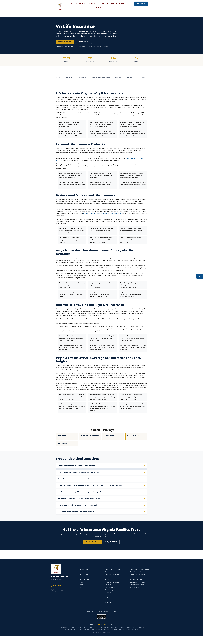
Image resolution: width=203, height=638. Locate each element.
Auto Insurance (84, 572)
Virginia (128, 629)
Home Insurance (63, 443)
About (112, 3)
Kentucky (116, 627)
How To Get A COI (135, 577)
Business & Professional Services (113, 569)
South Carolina (106, 629)
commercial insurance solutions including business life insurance (102, 213)
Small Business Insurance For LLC (139, 579)
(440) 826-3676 (56, 586)
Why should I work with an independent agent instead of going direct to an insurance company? (90, 485)
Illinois (102, 627)
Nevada (67, 629)
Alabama (62, 627)
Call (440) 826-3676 (83, 41)
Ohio (93, 629)
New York (79, 629)
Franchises (108, 584)
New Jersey (72, 629)
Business (90, 3)
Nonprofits (108, 592)
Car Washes (108, 572)
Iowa (112, 627)
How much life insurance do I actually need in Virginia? (76, 466)
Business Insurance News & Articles (139, 569)
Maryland (122, 627)
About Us (82, 582)
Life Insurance (63, 435)
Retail (106, 597)
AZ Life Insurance (133, 435)
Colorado (79, 627)
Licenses (114, 611)
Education (107, 577)
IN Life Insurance (110, 435)
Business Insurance (85, 579)
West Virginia (135, 629)
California (73, 627)
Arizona (67, 627)
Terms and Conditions (102, 611)
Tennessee (114, 629)
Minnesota (134, 627)
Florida (91, 627)
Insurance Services (85, 569)
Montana (141, 627)
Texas (120, 629)
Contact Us (83, 584)
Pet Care (107, 595)
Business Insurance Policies (137, 584)
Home (72, 3)
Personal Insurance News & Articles (139, 572)
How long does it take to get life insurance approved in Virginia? (79, 492)
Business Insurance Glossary (137, 582)
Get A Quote (102, 3)
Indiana (107, 627)
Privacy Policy (90, 611)
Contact (99, 7)
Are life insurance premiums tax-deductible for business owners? (79, 498)
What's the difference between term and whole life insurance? (79, 472)
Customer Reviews (135, 587)
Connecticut (85, 627)
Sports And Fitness (110, 600)
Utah (124, 629)
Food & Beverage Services (112, 582)
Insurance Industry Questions (137, 574)
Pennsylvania (99, 629)
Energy (107, 579)
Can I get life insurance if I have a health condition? (75, 479)
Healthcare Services (110, 587)
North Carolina (86, 629)
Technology (108, 602)
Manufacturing (109, 590)
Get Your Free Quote (64, 41)
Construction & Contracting (112, 574)
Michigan (128, 627)
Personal (79, 3)
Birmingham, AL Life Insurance (90, 436)
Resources (123, 3)
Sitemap (82, 587)
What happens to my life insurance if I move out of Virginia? (78, 505)
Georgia (97, 627)
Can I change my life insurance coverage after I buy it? (76, 512)
